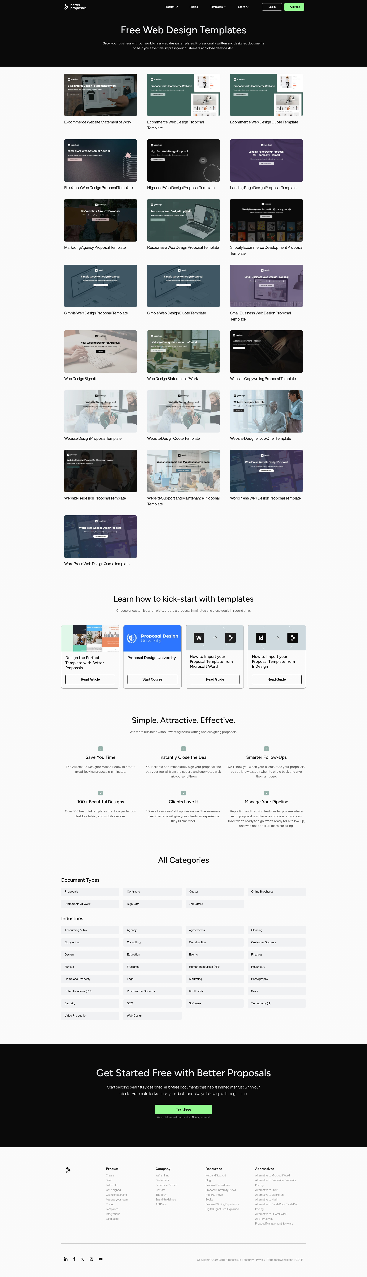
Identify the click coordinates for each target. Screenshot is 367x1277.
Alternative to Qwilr (266, 1190)
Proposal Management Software (274, 1223)
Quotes (194, 891)
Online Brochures (262, 891)
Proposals (71, 891)
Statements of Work (78, 904)
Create (110, 1175)
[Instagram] (91, 1259)
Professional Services (141, 991)
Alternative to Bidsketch (269, 1194)
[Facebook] (74, 1259)
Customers (162, 1180)
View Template (100, 108)
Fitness (69, 966)
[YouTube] (100, 1259)
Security (70, 1003)
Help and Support (215, 1175)
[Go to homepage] (76, 7)
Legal (130, 979)
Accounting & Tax (76, 930)
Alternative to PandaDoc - (270, 1204)
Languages (112, 1218)
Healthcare (258, 966)
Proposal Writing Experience (222, 1204)
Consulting (134, 942)
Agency (132, 930)
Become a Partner (166, 1185)
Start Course (152, 679)
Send (109, 1180)
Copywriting (72, 942)
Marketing (195, 979)
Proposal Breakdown (217, 1185)
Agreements (197, 930)
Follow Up (111, 1185)
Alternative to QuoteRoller (270, 1214)
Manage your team (117, 1199)
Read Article (90, 679)
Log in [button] (272, 7)
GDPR (299, 1259)
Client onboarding (116, 1194)
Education (133, 954)
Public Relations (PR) (78, 991)
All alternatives (264, 1218)
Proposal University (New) (220, 1190)
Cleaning (256, 930)
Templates (112, 1209)
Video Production (76, 1015)
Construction (197, 942)
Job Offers (196, 904)
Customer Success (263, 942)
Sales (254, 991)
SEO (130, 1003)
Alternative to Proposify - (270, 1180)
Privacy (260, 1259)
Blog (208, 1180)
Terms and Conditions (280, 1259)
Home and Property (77, 979)
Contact (160, 1190)
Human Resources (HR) (204, 966)
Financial (256, 954)
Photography (259, 979)
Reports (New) (214, 1194)
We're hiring (162, 1175)
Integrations (113, 1214)
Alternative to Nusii (266, 1199)
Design (69, 954)
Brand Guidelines (166, 1199)
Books (209, 1199)
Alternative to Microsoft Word (272, 1175)
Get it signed (113, 1190)
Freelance (133, 966)
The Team (161, 1194)
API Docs (161, 1204)
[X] (82, 1259)
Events (193, 954)
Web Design (134, 1015)
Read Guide (214, 679)
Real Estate (196, 991)
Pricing (110, 1204)
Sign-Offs (133, 904)
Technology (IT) (261, 1003)
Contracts (133, 891)
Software (195, 1003)
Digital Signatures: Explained (222, 1209)
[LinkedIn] (65, 1259)
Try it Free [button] (294, 7)
